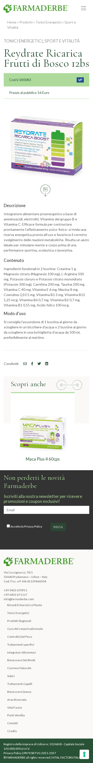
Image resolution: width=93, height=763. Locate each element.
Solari (11, 676)
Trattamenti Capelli (19, 684)
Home (11, 22)
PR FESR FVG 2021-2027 (40, 753)
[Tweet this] (37, 363)
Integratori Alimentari (21, 652)
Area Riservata (17, 699)
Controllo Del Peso (19, 636)
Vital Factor (14, 707)
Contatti (12, 723)
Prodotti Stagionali (19, 621)
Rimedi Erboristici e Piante (24, 605)
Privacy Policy (33, 526)
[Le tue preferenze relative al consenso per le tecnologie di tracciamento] (84, 754)
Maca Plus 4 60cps (43, 459)
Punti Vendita (16, 715)
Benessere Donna (19, 692)
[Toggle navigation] (84, 8)
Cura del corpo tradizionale (25, 629)
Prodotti (25, 22)
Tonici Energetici (48, 22)
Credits (12, 731)
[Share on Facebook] (23, 363)
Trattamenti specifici (20, 644)
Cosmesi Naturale (19, 668)
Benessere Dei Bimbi (21, 660)
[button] (63, 385)
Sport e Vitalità (62, 40)
